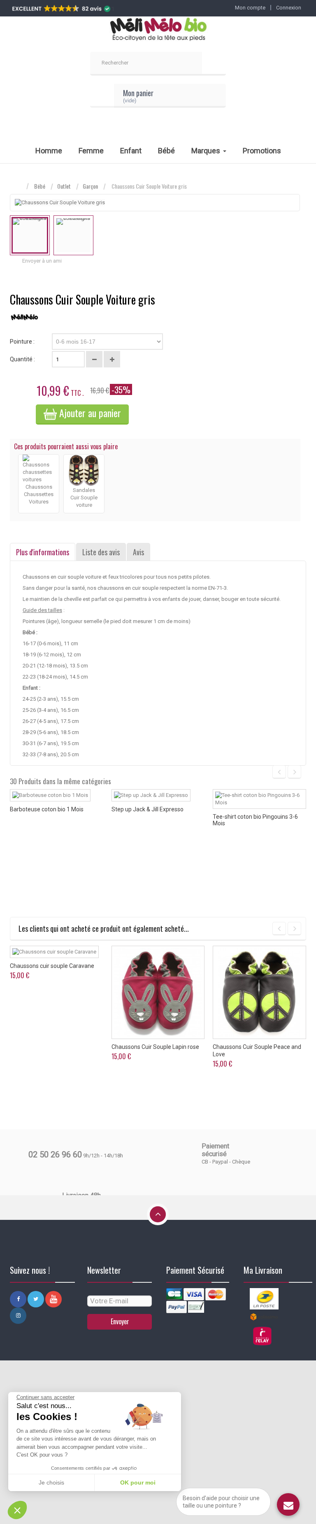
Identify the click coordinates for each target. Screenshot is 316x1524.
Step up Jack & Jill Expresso (148, 809)
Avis (138, 552)
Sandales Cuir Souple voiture (84, 497)
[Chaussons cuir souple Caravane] (54, 952)
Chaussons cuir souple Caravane (52, 966)
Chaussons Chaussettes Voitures (38, 494)
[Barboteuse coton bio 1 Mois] (50, 795)
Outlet (64, 186)
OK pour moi (138, 1482)
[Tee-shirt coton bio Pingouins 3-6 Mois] (259, 799)
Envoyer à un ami (42, 261)
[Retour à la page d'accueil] (18, 186)
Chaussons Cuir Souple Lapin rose (155, 1047)
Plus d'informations (42, 552)
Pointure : (23, 341)
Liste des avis (101, 552)
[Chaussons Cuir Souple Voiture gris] (29, 235)
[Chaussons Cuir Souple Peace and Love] (259, 992)
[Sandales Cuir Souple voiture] (84, 470)
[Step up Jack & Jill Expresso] (151, 795)
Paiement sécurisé (215, 1150)
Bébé (39, 186)
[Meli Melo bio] (158, 30)
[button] (17, 1510)
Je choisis (51, 1482)
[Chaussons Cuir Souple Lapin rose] (158, 992)
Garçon (90, 186)
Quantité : (22, 359)
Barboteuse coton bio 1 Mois (47, 809)
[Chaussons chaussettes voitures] (39, 468)
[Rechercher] (214, 64)
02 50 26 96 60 (55, 1154)
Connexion (288, 7)
